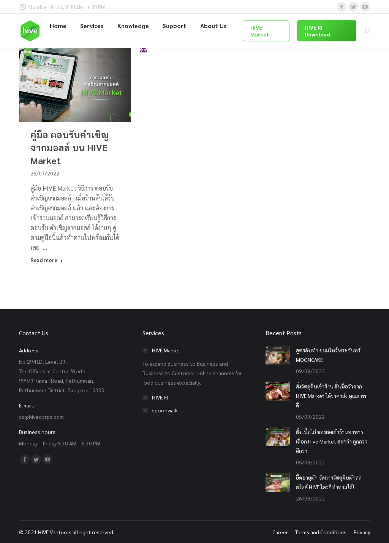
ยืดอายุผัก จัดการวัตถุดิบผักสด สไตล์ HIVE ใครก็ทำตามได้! (329, 482)
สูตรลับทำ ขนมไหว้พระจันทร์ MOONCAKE (328, 355)
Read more (43, 259)
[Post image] (278, 355)
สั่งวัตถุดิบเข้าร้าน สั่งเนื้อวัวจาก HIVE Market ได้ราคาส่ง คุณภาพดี (331, 396)
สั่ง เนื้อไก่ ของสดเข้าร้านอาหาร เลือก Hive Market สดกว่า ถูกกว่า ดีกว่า (331, 441)
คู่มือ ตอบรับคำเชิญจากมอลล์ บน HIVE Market (69, 147)
